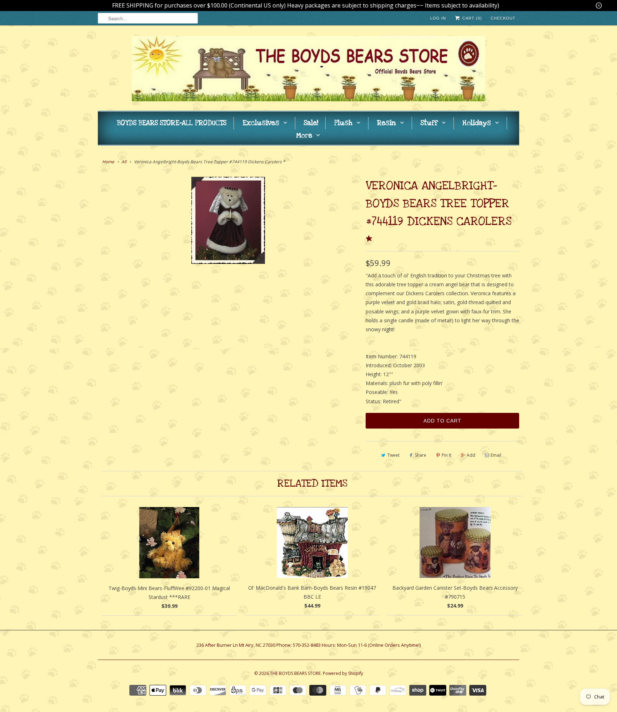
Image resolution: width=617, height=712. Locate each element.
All (123, 162)
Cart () (471, 18)
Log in (438, 18)
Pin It (446, 455)
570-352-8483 (307, 645)
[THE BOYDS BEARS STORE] (308, 69)
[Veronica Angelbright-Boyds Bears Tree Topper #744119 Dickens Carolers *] (228, 220)
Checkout (503, 18)
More (304, 135)
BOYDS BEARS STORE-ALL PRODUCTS (171, 123)
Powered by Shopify (343, 673)
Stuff (429, 123)
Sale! (311, 123)
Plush (343, 123)
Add (471, 455)
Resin (386, 123)
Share (420, 455)
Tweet (393, 455)
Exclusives (260, 123)
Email (496, 455)
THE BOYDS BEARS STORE (295, 673)
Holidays (476, 123)
